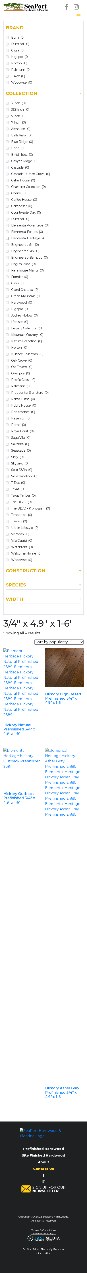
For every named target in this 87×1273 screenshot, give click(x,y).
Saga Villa (20, 438)
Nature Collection (26, 341)
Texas (18, 489)
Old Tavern (21, 367)
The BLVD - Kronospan (30, 508)
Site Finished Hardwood (43, 1155)
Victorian (20, 534)
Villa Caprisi (21, 541)
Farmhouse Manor (27, 270)
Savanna (20, 444)
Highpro (20, 57)
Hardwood (21, 303)
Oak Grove (21, 360)
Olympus (20, 373)
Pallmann (20, 70)
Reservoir (20, 418)
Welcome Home (26, 553)
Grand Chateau (24, 290)
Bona (17, 37)
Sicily (17, 457)
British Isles (22, 155)
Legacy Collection (27, 328)
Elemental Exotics (27, 232)
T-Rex (18, 76)
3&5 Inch (20, 110)
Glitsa (17, 50)
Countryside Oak (26, 212)
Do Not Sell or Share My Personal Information (43, 1251)
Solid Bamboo (24, 476)
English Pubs (23, 264)
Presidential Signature (30, 393)
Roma (18, 425)
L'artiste (19, 322)
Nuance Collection (27, 354)
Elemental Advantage (30, 225)
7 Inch (18, 122)
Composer (21, 206)
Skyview (20, 463)
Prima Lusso (23, 399)
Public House (23, 405)
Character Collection (28, 187)
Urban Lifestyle (24, 528)
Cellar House (23, 180)
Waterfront (22, 547)
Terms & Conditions (43, 1230)
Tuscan (19, 521)
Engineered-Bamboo (29, 258)
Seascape (21, 451)
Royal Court (22, 431)
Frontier (19, 277)
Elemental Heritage (28, 238)
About (43, 1162)
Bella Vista (21, 135)
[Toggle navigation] (78, 15)
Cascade (20, 167)
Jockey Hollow (24, 315)
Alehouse (20, 129)
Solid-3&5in (21, 470)
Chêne (18, 193)
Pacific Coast (23, 380)
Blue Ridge (22, 142)
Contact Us (43, 1169)
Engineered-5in (25, 245)
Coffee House (24, 200)
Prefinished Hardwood (43, 1149)
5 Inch (18, 116)
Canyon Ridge (24, 161)
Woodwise (21, 83)
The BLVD (21, 502)
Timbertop (21, 515)
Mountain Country (27, 335)
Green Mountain (25, 296)
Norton (19, 63)
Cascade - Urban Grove (30, 174)
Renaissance (23, 412)
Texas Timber (23, 496)
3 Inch (18, 103)
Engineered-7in (25, 251)
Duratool (20, 44)
